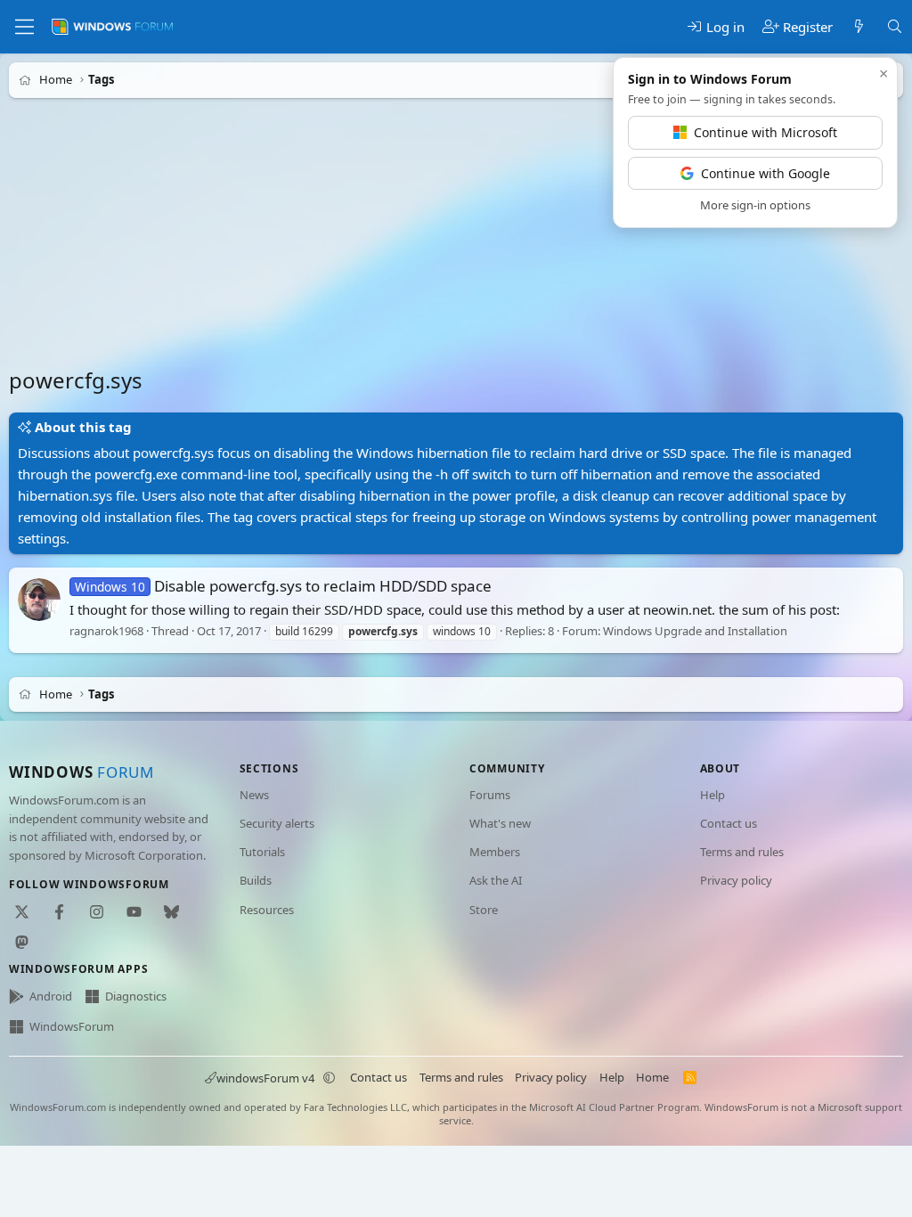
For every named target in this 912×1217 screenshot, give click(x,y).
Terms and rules (742, 852)
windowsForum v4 (265, 1078)
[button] (329, 1078)
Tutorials (262, 852)
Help (712, 795)
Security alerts (277, 823)
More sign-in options (755, 205)
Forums (489, 795)
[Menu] (24, 26)
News (254, 795)
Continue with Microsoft (765, 132)
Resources (267, 910)
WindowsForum (71, 1026)
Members (494, 852)
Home (652, 1077)
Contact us (728, 823)
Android (50, 996)
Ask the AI (495, 880)
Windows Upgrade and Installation (695, 631)
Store (483, 910)
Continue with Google (765, 173)
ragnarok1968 (106, 631)
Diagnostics (136, 996)
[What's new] (859, 27)
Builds (256, 880)
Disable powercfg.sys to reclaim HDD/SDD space (283, 586)
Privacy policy (736, 880)
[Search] (894, 27)
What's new (500, 823)
